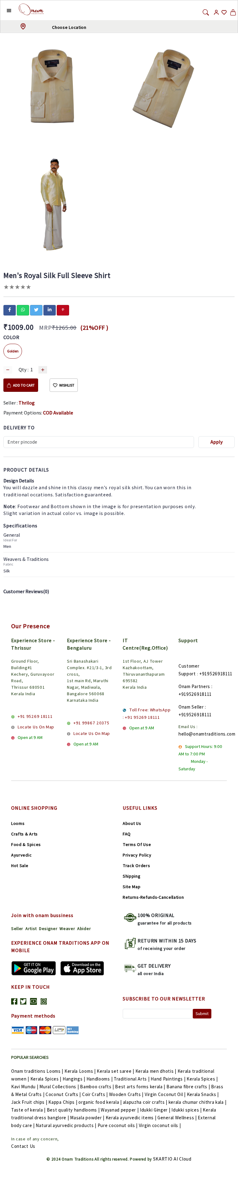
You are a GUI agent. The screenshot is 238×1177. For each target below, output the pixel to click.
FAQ (127, 834)
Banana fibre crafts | (188, 1087)
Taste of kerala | (28, 1110)
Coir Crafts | (95, 1094)
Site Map (132, 886)
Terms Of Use (137, 844)
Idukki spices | (186, 1110)
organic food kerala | (100, 1102)
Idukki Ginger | (155, 1110)
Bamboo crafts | (97, 1087)
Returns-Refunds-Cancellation (153, 897)
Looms (18, 823)
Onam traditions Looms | (37, 1071)
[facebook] (9, 309)
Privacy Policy (137, 855)
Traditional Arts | (132, 1079)
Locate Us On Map (36, 727)
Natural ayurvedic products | (66, 1125)
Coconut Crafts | (63, 1094)
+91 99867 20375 (91, 723)
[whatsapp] (23, 309)
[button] (4, 10)
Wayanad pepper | (120, 1110)
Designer (48, 928)
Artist (31, 928)
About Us (132, 823)
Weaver (67, 928)
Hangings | (74, 1079)
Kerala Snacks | (203, 1094)
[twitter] (36, 309)
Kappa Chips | (62, 1102)
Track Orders (136, 865)
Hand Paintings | (168, 1079)
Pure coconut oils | (118, 1125)
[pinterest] (63, 309)
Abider (84, 928)
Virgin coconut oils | (160, 1125)
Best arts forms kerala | (140, 1087)
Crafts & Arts (24, 834)
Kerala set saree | (115, 1071)
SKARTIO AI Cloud (172, 1159)
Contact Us (23, 1146)
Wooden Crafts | (126, 1094)
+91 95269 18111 (35, 716)
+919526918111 (215, 674)
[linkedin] (49, 309)
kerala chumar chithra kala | (198, 1102)
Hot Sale (20, 865)
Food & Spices (26, 844)
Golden (13, 351)
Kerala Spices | (46, 1079)
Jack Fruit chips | (29, 1102)
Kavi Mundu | (24, 1087)
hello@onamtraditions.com (207, 734)
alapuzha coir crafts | (145, 1102)
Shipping (132, 876)
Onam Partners (194, 686)
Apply (216, 442)
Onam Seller (191, 707)
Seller (17, 928)
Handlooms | (99, 1079)
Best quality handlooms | (73, 1110)
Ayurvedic (21, 855)
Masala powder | (87, 1118)
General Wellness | (177, 1118)
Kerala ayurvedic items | (131, 1118)
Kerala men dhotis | (155, 1071)
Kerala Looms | (80, 1071)
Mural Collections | (59, 1087)
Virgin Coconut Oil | (165, 1094)
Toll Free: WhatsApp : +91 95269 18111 (146, 713)
